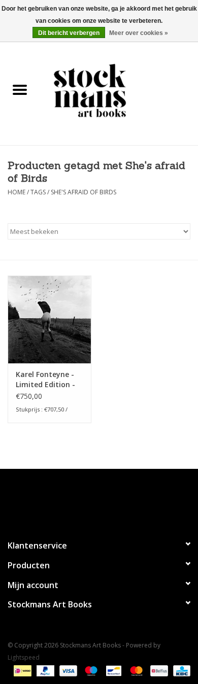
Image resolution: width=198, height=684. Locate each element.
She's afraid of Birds (83, 192)
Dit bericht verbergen (69, 33)
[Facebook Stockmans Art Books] (81, 500)
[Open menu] (20, 89)
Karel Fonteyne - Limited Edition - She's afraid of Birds (45, 379)
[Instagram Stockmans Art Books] (117, 500)
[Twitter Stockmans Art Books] (99, 500)
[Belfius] (158, 670)
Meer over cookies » (138, 33)
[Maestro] (90, 670)
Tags (38, 192)
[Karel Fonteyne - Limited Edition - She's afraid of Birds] (49, 319)
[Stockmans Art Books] (118, 90)
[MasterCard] (135, 670)
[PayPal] (44, 670)
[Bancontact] (113, 670)
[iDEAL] (21, 670)
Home (16, 192)
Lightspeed (24, 657)
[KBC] (180, 670)
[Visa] (67, 670)
